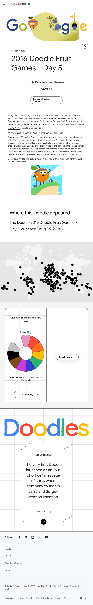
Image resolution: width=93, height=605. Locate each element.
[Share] (85, 46)
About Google (26, 598)
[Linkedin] (19, 537)
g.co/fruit (12, 128)
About (8, 571)
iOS (46, 124)
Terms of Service (77, 586)
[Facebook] (26, 537)
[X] (39, 537)
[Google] (9, 598)
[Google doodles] (19, 4)
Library (8, 555)
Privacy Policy (58, 586)
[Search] (87, 4)
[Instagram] (33, 537)
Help (85, 598)
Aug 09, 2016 (50, 228)
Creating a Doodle (13, 563)
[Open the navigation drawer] (4, 4)
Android (34, 124)
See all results (65, 357)
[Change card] (43, 522)
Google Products (44, 598)
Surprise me (23, 394)
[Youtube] (46, 537)
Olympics (46, 88)
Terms (67, 598)
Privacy (58, 598)
